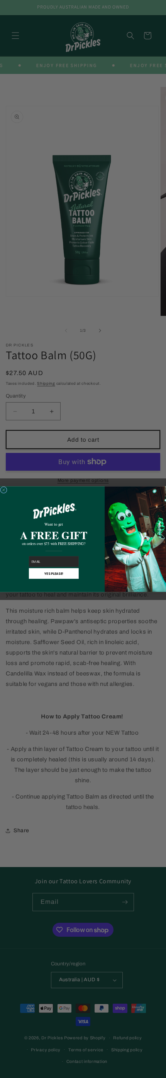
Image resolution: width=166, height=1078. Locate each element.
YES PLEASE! (53, 573)
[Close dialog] (4, 489)
